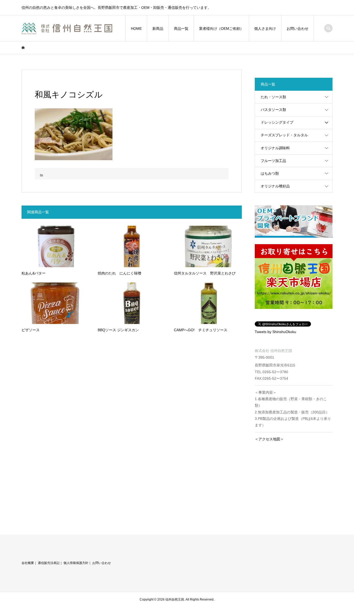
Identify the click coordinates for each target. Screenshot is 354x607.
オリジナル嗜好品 (275, 186)
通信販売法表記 (49, 563)
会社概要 (28, 563)
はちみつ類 (270, 173)
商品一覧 (181, 28)
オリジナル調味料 (275, 148)
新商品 (157, 28)
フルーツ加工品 (273, 161)
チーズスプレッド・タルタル (284, 135)
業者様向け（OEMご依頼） (221, 28)
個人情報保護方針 (75, 563)
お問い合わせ (297, 28)
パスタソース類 (273, 110)
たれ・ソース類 (273, 97)
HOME (136, 28)
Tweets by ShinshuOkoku (275, 332)
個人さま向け (265, 28)
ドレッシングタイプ (277, 122)
